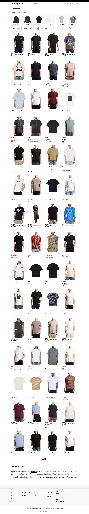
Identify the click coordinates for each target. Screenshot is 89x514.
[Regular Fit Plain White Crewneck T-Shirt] (70, 355)
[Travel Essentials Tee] (36, 70)
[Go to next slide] (76, 0)
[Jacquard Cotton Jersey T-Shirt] (36, 270)
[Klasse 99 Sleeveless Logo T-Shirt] (36, 355)
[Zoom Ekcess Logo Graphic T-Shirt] (19, 70)
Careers (35, 495)
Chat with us (12, 492)
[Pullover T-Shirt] (53, 126)
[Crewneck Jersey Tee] (36, 328)
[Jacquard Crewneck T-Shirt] (36, 185)
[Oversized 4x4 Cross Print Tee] (19, 355)
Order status (24, 495)
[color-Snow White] (46, 427)
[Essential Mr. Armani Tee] (36, 99)
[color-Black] (28, 171)
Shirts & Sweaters (17, 8)
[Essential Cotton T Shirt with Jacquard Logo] (36, 299)
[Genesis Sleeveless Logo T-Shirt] (19, 328)
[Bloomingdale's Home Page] (17, 4)
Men (13, 8)
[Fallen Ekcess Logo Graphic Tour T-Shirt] (70, 43)
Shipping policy (13, 498)
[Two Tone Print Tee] (70, 383)
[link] (19, 55)
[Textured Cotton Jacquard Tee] (53, 99)
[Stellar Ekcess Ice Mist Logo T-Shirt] (19, 99)
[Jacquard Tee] (19, 155)
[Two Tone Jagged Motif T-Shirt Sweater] (36, 214)
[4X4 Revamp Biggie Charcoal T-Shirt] (53, 355)
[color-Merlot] (28, 256)
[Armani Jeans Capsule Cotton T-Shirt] (19, 43)
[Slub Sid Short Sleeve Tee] (36, 126)
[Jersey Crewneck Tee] (53, 185)
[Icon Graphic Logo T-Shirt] (19, 299)
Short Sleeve (19, 12)
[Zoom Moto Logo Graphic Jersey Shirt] (70, 214)
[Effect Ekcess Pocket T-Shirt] (70, 155)
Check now (69, 495)
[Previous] (12, 42)
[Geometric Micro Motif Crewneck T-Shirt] (53, 299)
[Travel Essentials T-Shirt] (36, 43)
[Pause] (77, 0)
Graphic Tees (14, 12)
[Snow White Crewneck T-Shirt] (70, 328)
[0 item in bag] (77, 3)
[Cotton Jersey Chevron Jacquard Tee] (70, 412)
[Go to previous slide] (11, 0)
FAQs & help (12, 495)
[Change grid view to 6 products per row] (67, 28)
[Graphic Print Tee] (36, 242)
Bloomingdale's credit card (26, 492)
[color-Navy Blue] (31, 171)
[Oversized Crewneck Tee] (53, 43)
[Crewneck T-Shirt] (70, 126)
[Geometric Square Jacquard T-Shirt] (53, 328)
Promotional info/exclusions (63, 495)
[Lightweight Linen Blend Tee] (19, 242)
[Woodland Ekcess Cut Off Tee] (53, 242)
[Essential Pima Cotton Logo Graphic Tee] (19, 185)
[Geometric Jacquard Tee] (53, 441)
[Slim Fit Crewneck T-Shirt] (70, 270)
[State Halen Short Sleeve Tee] (53, 155)
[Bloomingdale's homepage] (11, 8)
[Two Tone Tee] (19, 126)
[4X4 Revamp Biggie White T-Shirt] (53, 383)
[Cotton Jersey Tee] (53, 70)
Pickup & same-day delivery (48, 496)
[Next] (25, 42)
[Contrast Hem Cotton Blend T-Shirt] (70, 70)
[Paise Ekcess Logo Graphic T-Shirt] (19, 270)
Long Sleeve (24, 12)
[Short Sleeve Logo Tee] (53, 412)
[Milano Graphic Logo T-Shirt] (70, 99)
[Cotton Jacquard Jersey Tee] (36, 412)
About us (35, 492)
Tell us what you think (14, 500)
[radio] (28, 171)
